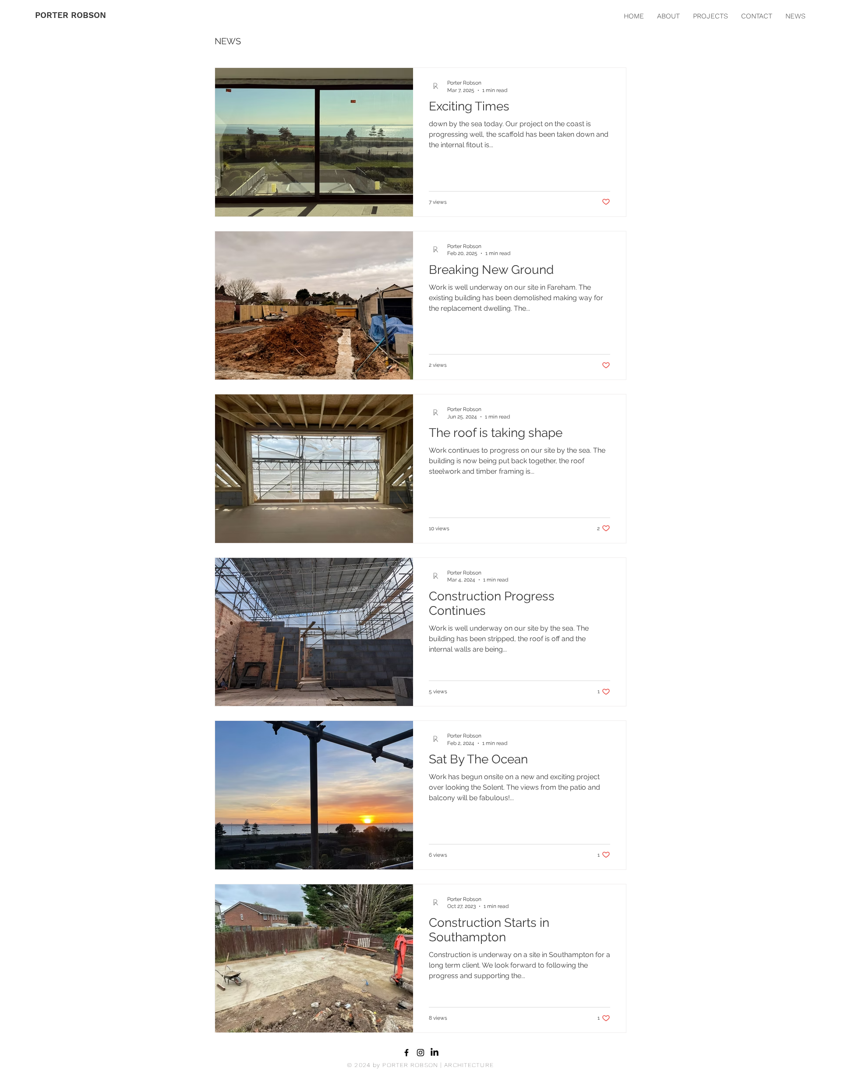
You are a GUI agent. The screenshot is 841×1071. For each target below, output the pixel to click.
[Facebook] (406, 1052)
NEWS (228, 41)
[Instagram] (420, 1052)
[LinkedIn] (434, 1052)
